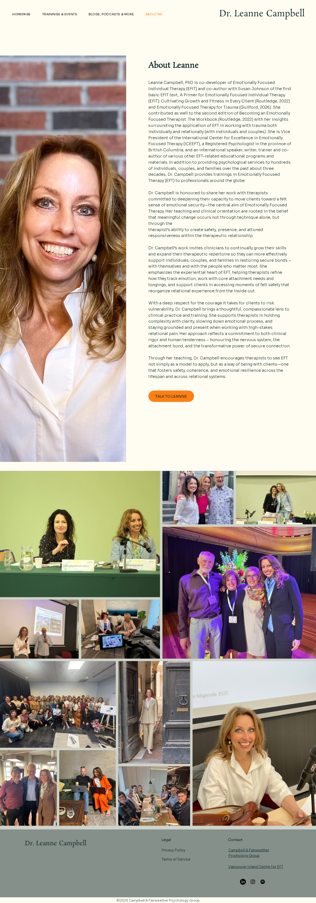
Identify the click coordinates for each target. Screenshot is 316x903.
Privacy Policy (173, 850)
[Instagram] (253, 882)
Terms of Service (176, 859)
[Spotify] (263, 882)
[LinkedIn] (243, 882)
